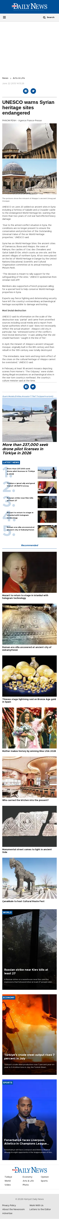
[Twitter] (33, 91)
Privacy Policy (9, 1205)
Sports (44, 1181)
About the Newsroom (13, 1209)
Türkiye (8, 1177)
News (5, 78)
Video (8, 1185)
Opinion (45, 1177)
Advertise (7, 1213)
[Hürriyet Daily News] (29, 7)
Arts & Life (19, 78)
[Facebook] (25, 91)
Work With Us (36, 1205)
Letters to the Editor (40, 1209)
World (8, 1181)
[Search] (44, 17)
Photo (26, 1185)
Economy (27, 1177)
